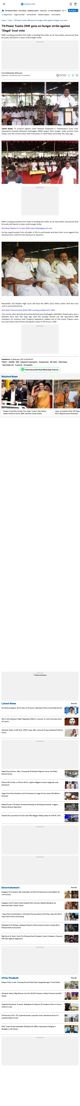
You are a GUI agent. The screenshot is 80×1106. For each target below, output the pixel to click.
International (11, 10)
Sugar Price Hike (19, 15)
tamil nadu (62, 362)
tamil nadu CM (8, 365)
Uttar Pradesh (54, 10)
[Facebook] (73, 75)
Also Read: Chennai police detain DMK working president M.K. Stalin (28, 310)
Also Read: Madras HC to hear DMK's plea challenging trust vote (27, 228)
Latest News (9, 703)
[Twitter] (77, 75)
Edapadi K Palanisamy (29, 362)
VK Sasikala (27, 365)
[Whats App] (69, 75)
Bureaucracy (33, 10)
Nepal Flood (8, 15)
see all (74, 703)
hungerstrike (44, 362)
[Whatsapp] (22, 369)
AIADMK (12, 362)
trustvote (18, 365)
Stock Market (55, 15)
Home (4, 20)
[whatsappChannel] (75, 4)
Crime (64, 10)
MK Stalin (53, 362)
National (23, 10)
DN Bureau (18, 73)
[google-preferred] (61, 75)
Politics (43, 10)
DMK (17, 362)
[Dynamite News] (28, 4)
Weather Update (43, 15)
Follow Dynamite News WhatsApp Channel (42, 369)
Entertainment (10, 887)
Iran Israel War (31, 15)
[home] (3, 10)
